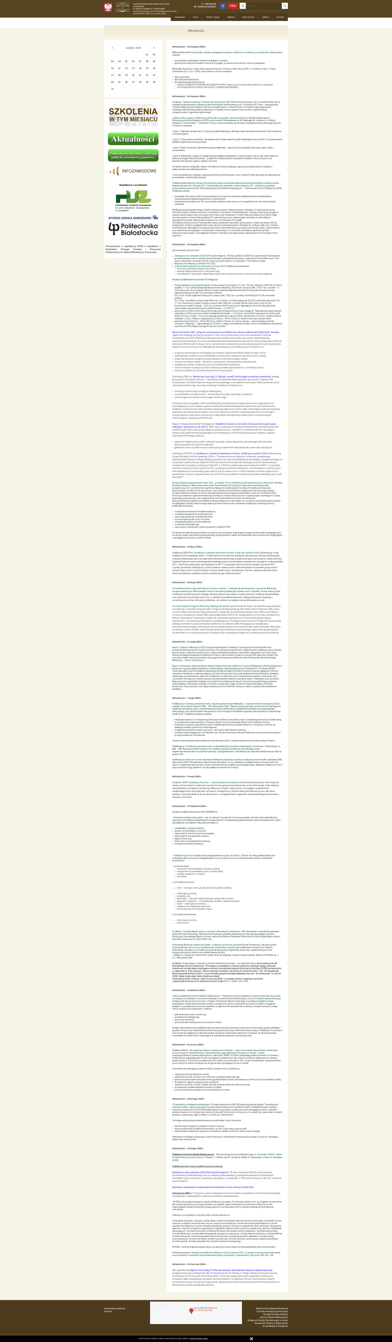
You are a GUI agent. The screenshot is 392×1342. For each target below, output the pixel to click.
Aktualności (180, 17)
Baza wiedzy (248, 17)
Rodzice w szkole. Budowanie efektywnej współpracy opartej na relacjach (219, 759)
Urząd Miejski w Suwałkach (275, 1326)
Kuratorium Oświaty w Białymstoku (271, 1323)
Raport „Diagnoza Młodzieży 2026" (189, 647)
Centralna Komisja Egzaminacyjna (272, 1311)
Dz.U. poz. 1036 (191, 71)
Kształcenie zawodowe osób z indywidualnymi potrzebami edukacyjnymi (219, 746)
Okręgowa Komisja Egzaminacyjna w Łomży (267, 1320)
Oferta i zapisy (213, 17)
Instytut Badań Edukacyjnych (274, 1317)
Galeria (265, 17)
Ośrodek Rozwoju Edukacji (275, 1314)
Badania (231, 17)
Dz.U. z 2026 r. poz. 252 (236, 981)
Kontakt (280, 17)
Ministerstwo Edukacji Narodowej (272, 1308)
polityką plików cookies (199, 1338)
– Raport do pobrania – (194, 660)
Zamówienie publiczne (114, 1308)
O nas (195, 17)
